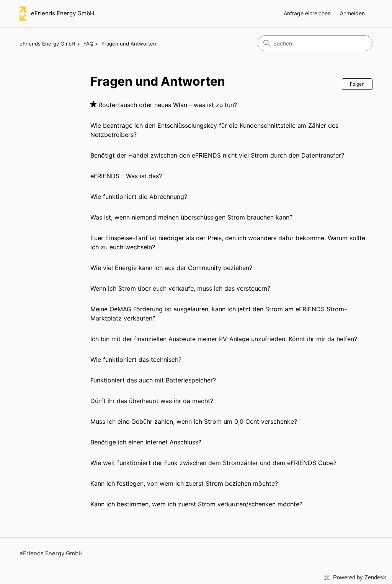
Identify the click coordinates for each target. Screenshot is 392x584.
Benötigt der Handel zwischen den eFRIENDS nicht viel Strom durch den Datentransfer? (217, 155)
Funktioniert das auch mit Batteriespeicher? (153, 380)
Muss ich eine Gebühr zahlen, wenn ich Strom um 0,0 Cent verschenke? (193, 421)
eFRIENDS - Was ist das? (126, 176)
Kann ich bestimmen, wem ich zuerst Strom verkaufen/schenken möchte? (196, 504)
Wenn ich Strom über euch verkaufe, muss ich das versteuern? (180, 288)
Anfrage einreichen (307, 13)
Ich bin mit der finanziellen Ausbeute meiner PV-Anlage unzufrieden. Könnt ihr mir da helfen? (223, 339)
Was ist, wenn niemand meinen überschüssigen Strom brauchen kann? (191, 217)
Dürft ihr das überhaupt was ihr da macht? (151, 401)
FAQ (88, 44)
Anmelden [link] (352, 13)
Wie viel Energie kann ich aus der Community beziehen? (171, 268)
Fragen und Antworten (128, 44)
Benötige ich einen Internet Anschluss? (145, 442)
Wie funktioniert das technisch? (135, 359)
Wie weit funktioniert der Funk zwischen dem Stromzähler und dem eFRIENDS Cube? (213, 463)
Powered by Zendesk (359, 577)
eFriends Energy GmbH (47, 44)
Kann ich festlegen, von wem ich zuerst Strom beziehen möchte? (184, 483)
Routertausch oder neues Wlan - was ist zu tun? (167, 105)
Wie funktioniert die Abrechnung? (138, 196)
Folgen (357, 84)
